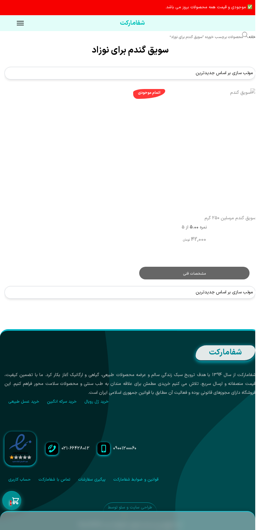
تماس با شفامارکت (54, 479)
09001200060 (125, 448)
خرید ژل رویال (96, 402)
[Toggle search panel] (248, 36)
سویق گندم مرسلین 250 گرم (230, 218)
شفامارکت (132, 23)
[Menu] (14, 23)
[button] (11, 500)
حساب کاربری (19, 479)
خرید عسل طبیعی (23, 402)
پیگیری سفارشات (92, 479)
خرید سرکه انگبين (62, 402)
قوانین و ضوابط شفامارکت (136, 479)
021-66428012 (75, 448)
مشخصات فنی (194, 274)
